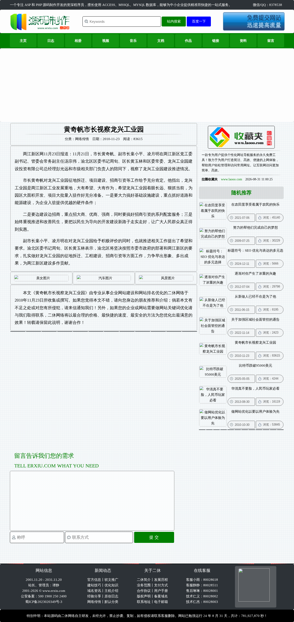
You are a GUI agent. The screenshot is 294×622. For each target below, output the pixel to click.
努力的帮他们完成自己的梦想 (255, 227)
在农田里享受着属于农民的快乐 (255, 204)
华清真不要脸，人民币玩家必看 (255, 388)
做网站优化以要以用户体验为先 (255, 411)
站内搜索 (174, 21)
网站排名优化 (151, 293)
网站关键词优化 (173, 307)
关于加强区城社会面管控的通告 (255, 319)
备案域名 (161, 596)
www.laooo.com (231, 179)
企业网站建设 (122, 293)
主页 (23, 41)
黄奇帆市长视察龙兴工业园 (60, 293)
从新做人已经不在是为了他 (255, 296)
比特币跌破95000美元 (255, 365)
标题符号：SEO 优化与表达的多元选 (255, 250)
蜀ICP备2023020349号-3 (43, 602)
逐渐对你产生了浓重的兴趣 (255, 273)
